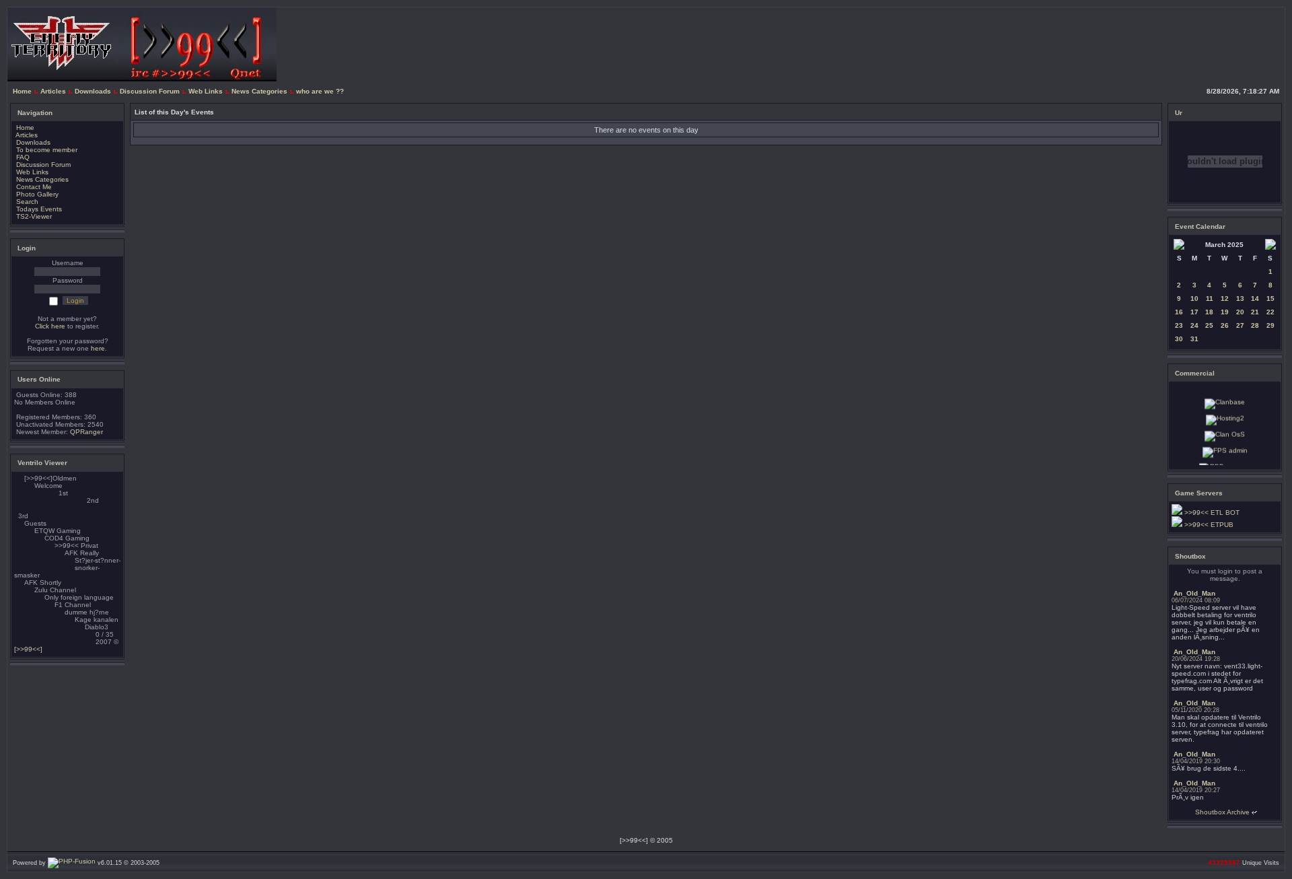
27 (1240, 325)
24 (1194, 325)
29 (1270, 325)
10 (1194, 298)
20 (1240, 312)
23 (1179, 325)
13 (1240, 298)
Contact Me (34, 186)
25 (1209, 325)
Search (27, 201)
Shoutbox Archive (1222, 812)
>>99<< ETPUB (1207, 524)
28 (1255, 325)
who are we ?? (320, 91)
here (98, 348)
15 (1270, 298)
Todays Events (39, 209)
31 (1194, 339)
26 (1225, 325)
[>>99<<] (28, 649)
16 (1179, 312)
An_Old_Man (1194, 593)
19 (1225, 312)
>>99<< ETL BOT (1211, 512)
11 (1209, 298)
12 (1225, 298)
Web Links (205, 91)
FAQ (23, 157)
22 (1270, 312)
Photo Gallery (37, 194)
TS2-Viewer (34, 216)
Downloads (93, 91)
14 (1255, 298)
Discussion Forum (150, 91)
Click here (50, 326)
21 (1255, 312)
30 (1179, 339)
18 (1209, 312)
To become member (46, 149)
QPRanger (86, 431)
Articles (53, 91)
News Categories (259, 91)
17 (1194, 312)
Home (22, 91)
